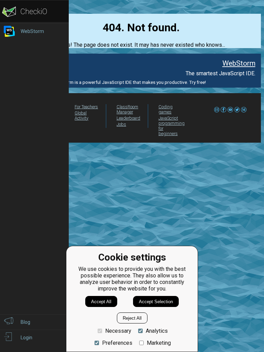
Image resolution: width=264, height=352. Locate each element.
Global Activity (81, 115)
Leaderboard (128, 118)
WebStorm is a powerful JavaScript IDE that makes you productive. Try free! (129, 82)
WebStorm (238, 63)
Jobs (121, 124)
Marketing (159, 343)
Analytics (157, 331)
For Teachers (86, 106)
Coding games (165, 109)
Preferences (117, 343)
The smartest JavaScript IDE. (220, 73)
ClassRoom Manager (127, 109)
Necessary (118, 331)
